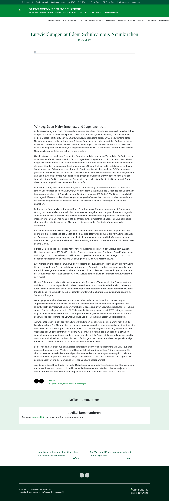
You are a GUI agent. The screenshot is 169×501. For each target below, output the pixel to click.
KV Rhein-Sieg (93, 2)
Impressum (136, 2)
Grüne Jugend (27, 2)
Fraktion (52, 381)
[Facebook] (82, 475)
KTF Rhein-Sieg (108, 2)
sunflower (36, 492)
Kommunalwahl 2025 (129, 20)
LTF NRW (81, 2)
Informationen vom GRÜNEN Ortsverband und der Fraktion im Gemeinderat (73, 12)
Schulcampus (81, 384)
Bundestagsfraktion (58, 2)
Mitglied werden (123, 2)
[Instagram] (87, 475)
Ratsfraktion (93, 20)
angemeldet (38, 417)
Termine (151, 20)
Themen (110, 20)
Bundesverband (42, 2)
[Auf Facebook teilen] (36, 381)
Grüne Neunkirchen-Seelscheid (55, 9)
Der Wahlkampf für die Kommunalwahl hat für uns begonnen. (110, 455)
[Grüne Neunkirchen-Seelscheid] (23, 10)
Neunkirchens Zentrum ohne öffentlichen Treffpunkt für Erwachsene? (59, 455)
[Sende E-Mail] (41, 381)
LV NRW (71, 2)
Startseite (53, 20)
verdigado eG (59, 492)
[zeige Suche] (147, 2)
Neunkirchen (69, 384)
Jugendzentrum (56, 384)
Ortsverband (71, 20)
